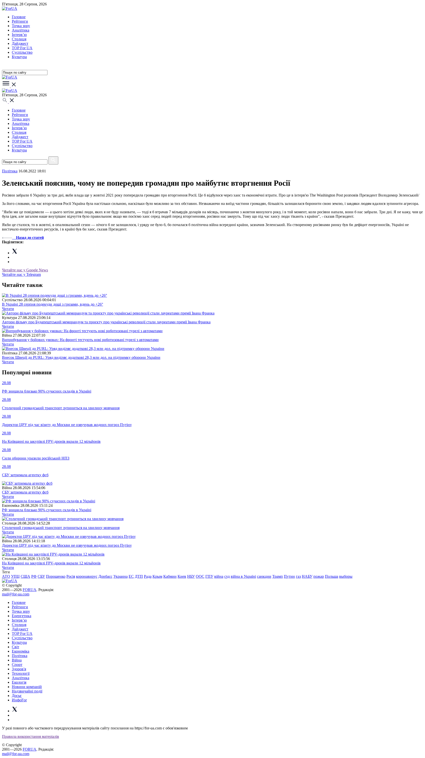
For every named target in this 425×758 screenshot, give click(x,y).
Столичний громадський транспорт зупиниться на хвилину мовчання (61, 528)
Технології (21, 673)
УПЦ (15, 576)
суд (227, 576)
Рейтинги (20, 21)
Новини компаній (27, 687)
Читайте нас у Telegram (21, 274)
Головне (19, 17)
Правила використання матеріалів (30, 736)
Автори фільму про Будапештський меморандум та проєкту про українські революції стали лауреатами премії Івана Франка (106, 322)
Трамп (277, 576)
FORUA (29, 590)
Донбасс (105, 576)
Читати (8, 309)
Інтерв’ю (19, 35)
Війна (17, 660)
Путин (289, 576)
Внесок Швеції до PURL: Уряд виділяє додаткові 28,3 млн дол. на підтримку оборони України (81, 357)
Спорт (17, 664)
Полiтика (9, 171)
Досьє (17, 695)
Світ (15, 647)
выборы (345, 576)
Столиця (19, 39)
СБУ (41, 576)
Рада (148, 576)
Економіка (20, 651)
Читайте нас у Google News (25, 270)
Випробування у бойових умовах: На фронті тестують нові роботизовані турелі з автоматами (80, 340)
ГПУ (209, 576)
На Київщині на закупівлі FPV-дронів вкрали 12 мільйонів (51, 563)
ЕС (131, 576)
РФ (34, 576)
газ (298, 576)
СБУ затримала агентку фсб (25, 492)
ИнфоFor (19, 700)
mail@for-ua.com (15, 594)
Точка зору (21, 26)
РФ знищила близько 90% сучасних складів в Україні (46, 510)
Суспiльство (22, 52)
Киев (182, 576)
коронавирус (86, 576)
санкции (264, 576)
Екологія (19, 682)
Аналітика (20, 30)
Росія (70, 576)
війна (218, 576)
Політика (19, 656)
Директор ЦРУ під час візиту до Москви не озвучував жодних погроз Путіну (67, 545)
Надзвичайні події (27, 691)
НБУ (191, 576)
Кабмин (170, 576)
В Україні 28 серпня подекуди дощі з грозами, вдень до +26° (52, 304)
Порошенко (55, 576)
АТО (6, 576)
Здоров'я (19, 669)
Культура (19, 57)
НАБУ (307, 576)
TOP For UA (22, 48)
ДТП (139, 576)
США (25, 576)
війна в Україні (243, 576)
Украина (120, 576)
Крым (157, 576)
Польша (331, 576)
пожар (318, 576)
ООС (200, 576)
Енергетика (21, 616)
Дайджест (20, 43)
